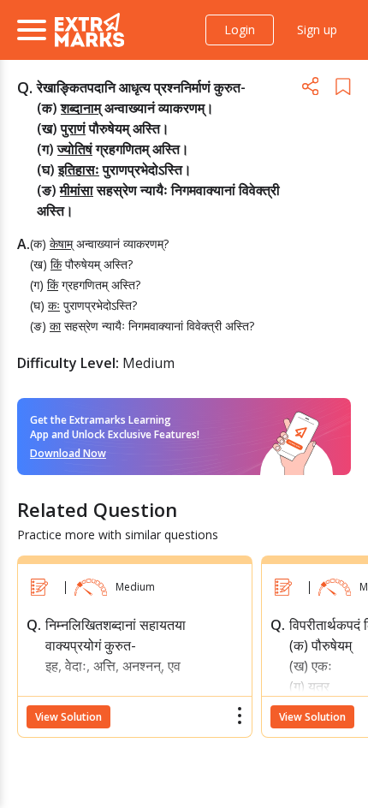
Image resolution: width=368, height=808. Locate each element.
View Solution (68, 717)
